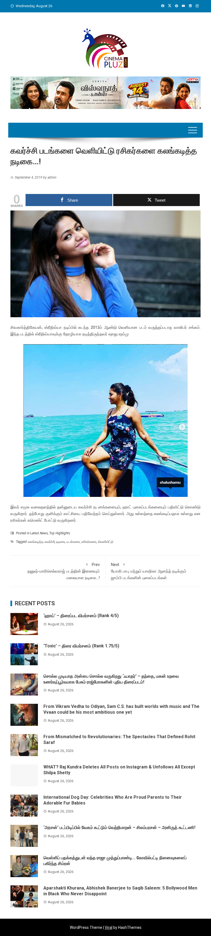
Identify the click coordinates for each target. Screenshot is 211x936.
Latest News (39, 533)
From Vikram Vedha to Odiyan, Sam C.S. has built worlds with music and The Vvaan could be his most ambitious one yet (121, 709)
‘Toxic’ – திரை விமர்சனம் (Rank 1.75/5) (81, 645)
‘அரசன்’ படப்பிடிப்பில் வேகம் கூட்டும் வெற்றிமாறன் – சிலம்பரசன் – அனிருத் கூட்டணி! (119, 827)
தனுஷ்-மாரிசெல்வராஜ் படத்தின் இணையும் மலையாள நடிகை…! (63, 571)
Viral (108, 927)
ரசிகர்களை (88, 542)
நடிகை (60, 542)
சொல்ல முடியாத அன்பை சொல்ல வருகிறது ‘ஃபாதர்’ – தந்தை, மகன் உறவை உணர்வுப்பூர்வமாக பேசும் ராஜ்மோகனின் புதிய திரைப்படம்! (111, 679)
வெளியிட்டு (105, 542)
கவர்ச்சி (49, 542)
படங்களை (73, 542)
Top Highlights (59, 533)
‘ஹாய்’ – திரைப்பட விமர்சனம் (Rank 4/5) (81, 615)
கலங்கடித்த (35, 542)
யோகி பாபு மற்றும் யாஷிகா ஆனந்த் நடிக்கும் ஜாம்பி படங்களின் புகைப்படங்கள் (148, 571)
